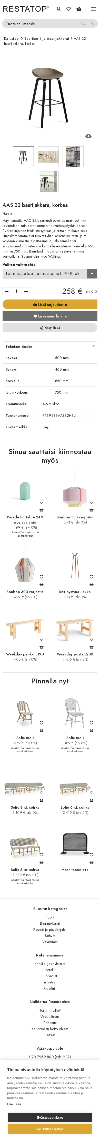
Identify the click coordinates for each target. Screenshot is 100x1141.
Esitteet (50, 1035)
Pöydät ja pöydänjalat (49, 929)
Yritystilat (50, 982)
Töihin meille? (50, 1010)
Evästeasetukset (50, 1117)
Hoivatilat (50, 976)
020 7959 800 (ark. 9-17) (50, 1056)
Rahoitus (50, 1022)
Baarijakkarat (50, 923)
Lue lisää (14, 1104)
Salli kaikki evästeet (50, 1128)
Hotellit (50, 969)
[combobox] (50, 274)
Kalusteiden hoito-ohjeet (50, 1028)
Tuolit (50, 917)
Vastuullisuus (50, 1016)
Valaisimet (50, 941)
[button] (50, 347)
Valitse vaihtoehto (19, 264)
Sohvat (50, 935)
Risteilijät (50, 988)
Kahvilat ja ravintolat (50, 963)
